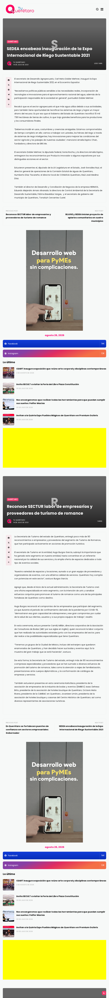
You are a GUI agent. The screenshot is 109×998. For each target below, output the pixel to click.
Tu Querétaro (19, 62)
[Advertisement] (54, 448)
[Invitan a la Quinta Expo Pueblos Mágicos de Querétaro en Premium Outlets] (8, 419)
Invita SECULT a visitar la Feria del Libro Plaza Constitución (47, 384)
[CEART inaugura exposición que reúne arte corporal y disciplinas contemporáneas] (8, 373)
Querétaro (13, 41)
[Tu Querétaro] (20, 9)
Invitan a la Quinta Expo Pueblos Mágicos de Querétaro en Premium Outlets (57, 415)
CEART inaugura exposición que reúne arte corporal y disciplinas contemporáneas (61, 368)
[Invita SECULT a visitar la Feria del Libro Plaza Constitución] (8, 388)
